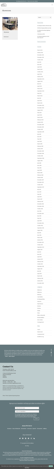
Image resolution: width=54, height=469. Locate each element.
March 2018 (39, 172)
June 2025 (39, 64)
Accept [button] (50, 466)
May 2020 (39, 112)
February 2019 (40, 146)
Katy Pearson (40, 303)
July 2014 (39, 232)
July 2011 (39, 271)
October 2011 (40, 263)
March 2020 (40, 117)
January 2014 (40, 239)
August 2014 (39, 230)
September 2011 (40, 266)
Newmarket (39, 428)
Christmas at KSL (41, 34)
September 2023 (40, 78)
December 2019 (40, 124)
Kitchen (39, 306)
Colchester (29, 428)
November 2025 (40, 57)
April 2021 (39, 100)
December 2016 (40, 203)
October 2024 (40, 71)
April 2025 (39, 66)
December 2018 (40, 151)
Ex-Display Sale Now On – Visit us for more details (27, 1)
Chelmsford (23, 428)
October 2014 (40, 225)
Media (38, 310)
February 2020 (40, 119)
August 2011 (39, 268)
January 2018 (40, 177)
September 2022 (40, 91)
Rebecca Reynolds (41, 315)
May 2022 (39, 93)
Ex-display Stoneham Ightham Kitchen (43, 31)
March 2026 (39, 50)
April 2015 (39, 220)
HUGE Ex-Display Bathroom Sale (44, 28)
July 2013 (39, 251)
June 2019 (39, 136)
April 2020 (39, 115)
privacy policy (23, 416)
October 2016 (40, 208)
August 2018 (39, 160)
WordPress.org (40, 336)
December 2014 (40, 223)
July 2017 (39, 189)
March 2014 (39, 237)
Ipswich (34, 428)
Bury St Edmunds (16, 428)
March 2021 (39, 103)
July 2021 (39, 98)
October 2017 (40, 184)
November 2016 (40, 206)
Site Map (27, 445)
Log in (38, 329)
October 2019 (40, 129)
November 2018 (40, 153)
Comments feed (40, 334)
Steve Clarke (40, 319)
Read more (6, 36)
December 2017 (40, 179)
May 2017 (39, 194)
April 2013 (39, 256)
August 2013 (39, 249)
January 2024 (40, 76)
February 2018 (40, 175)
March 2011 (39, 275)
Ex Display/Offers (41, 299)
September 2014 (40, 227)
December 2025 (40, 54)
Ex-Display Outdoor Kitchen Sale (44, 25)
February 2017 (40, 201)
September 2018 (40, 158)
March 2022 (39, 95)
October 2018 (40, 155)
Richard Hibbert (40, 317)
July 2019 (39, 134)
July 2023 (39, 83)
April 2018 (39, 170)
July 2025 (39, 62)
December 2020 (40, 105)
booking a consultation (17, 385)
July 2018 (39, 163)
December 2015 (40, 213)
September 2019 (40, 131)
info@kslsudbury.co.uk (11, 370)
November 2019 (40, 127)
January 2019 (40, 148)
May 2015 (39, 218)
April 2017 (39, 196)
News (38, 312)
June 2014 (39, 235)
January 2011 (40, 280)
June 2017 (39, 191)
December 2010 (40, 283)
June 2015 (39, 215)
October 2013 (40, 244)
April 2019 (39, 141)
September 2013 (40, 247)
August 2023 (40, 81)
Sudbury (45, 428)
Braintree (9, 428)
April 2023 (39, 86)
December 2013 (40, 242)
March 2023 (39, 88)
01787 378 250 (11, 369)
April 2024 (39, 74)
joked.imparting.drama (15, 395)
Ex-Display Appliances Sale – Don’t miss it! (43, 37)
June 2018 (39, 165)
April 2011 (39, 273)
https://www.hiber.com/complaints (27, 460)
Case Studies (40, 296)
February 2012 (40, 261)
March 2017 (39, 199)
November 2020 (40, 107)
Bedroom (39, 294)
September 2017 (40, 187)
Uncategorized (40, 322)
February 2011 (40, 278)
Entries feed (40, 331)
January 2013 (40, 259)
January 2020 (40, 122)
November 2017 (40, 182)
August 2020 (40, 110)
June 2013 (39, 254)
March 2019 (39, 143)
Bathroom (39, 289)
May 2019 (39, 139)
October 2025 (40, 59)
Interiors (39, 301)
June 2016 (39, 211)
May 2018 (39, 167)
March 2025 (39, 69)
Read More (27, 467)
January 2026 (40, 52)
